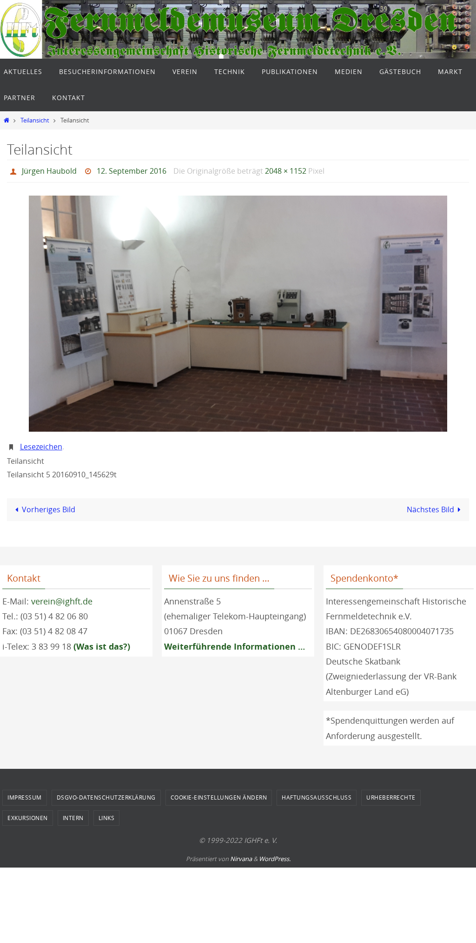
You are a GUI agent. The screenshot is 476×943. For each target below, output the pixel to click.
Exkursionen (27, 812)
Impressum (24, 792)
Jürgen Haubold (49, 170)
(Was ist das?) (101, 641)
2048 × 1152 (285, 170)
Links (107, 812)
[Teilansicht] (238, 311)
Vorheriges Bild (48, 504)
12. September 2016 (131, 170)
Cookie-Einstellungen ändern (219, 792)
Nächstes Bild (430, 504)
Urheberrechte (391, 792)
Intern (73, 812)
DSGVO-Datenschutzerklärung (106, 792)
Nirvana (241, 853)
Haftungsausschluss (316, 792)
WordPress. (275, 853)
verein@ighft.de (62, 596)
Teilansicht (34, 120)
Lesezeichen (41, 443)
